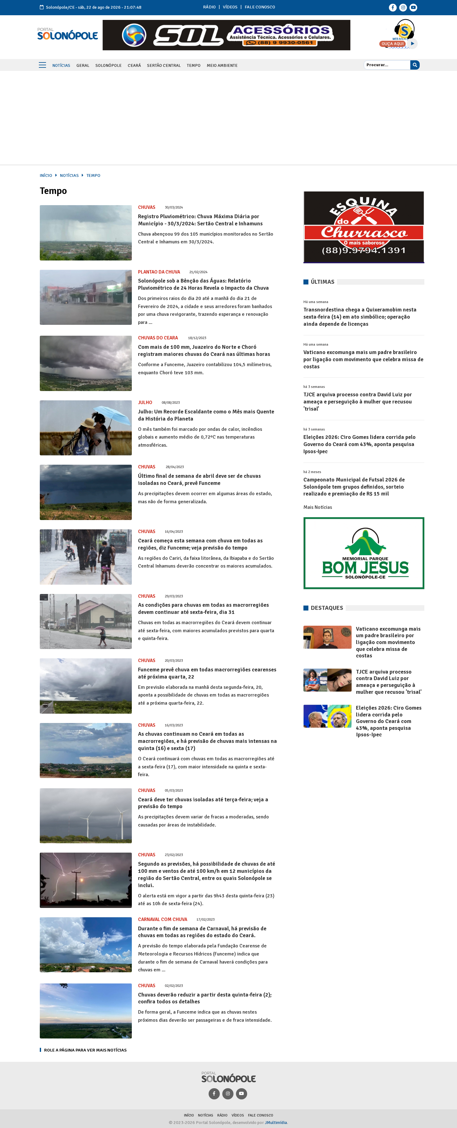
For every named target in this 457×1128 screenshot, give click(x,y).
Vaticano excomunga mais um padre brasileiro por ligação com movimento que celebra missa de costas (363, 359)
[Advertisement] (228, 117)
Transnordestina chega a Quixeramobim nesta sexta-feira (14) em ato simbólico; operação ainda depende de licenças (360, 316)
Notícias (61, 65)
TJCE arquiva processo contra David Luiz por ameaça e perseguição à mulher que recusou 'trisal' (357, 401)
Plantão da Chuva (159, 272)
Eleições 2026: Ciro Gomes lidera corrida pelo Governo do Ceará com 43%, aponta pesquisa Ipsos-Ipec (359, 444)
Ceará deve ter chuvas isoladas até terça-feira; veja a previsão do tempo (203, 803)
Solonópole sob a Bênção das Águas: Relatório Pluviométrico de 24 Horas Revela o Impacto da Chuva (203, 284)
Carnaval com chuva (162, 919)
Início (46, 175)
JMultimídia (276, 1122)
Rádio (209, 7)
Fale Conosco (260, 7)
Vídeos (230, 7)
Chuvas (146, 207)
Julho (145, 402)
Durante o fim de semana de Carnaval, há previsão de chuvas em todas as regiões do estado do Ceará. (202, 932)
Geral (82, 65)
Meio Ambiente (222, 65)
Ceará (134, 65)
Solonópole (108, 65)
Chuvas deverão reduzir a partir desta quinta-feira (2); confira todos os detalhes (204, 998)
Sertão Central (164, 65)
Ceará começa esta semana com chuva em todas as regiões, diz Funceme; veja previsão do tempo (200, 544)
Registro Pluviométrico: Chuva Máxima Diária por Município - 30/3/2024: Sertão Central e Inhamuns (200, 220)
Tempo (194, 65)
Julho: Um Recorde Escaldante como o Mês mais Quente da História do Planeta (206, 415)
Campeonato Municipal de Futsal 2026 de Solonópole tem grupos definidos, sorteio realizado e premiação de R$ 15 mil (354, 486)
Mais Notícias (317, 507)
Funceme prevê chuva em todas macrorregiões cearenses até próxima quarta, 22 (207, 673)
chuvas (147, 467)
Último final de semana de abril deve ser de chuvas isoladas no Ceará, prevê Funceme (199, 479)
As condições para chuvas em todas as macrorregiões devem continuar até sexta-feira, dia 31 (203, 608)
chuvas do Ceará (158, 338)
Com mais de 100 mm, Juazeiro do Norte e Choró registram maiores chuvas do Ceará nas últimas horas (204, 350)
